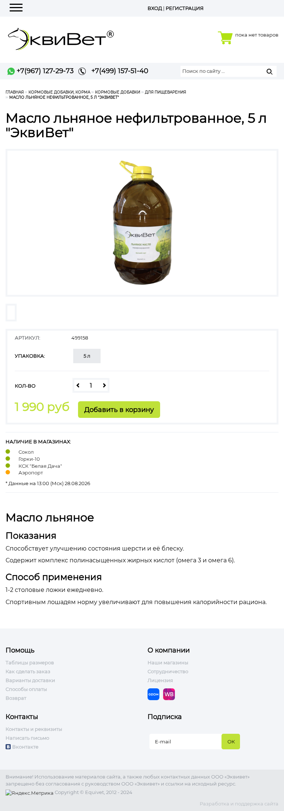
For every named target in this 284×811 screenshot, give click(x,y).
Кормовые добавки (117, 92)
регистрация (185, 8)
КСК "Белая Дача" (40, 466)
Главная (15, 92)
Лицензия (160, 680)
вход (155, 8)
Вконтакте (25, 747)
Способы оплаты (26, 689)
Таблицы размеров (30, 662)
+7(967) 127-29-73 (44, 71)
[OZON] (155, 694)
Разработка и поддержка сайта (239, 804)
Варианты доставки (30, 680)
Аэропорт (30, 473)
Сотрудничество (168, 671)
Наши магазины (168, 662)
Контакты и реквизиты (34, 729)
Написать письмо (27, 738)
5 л (87, 356)
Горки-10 (29, 459)
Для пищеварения (165, 92)
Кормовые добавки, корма (59, 92)
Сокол (26, 452)
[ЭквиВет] (61, 37)
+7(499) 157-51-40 (117, 71)
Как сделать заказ (28, 671)
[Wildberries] (171, 694)
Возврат (16, 698)
